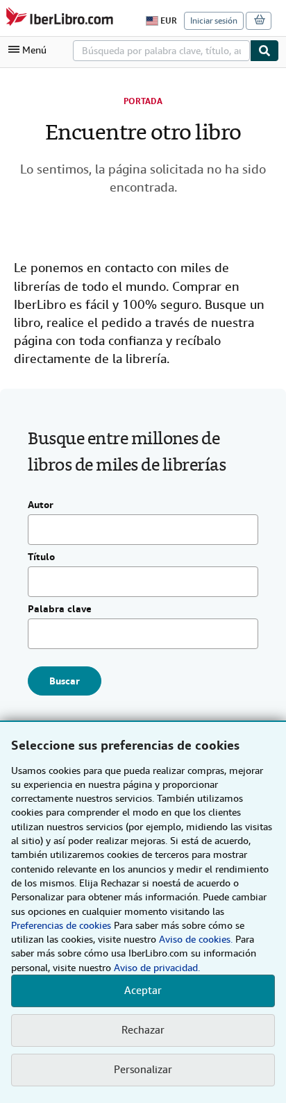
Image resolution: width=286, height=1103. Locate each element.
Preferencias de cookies (61, 925)
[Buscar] (264, 50)
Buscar (64, 681)
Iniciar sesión (213, 20)
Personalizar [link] (143, 1070)
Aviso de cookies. (196, 939)
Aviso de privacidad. (157, 967)
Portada (143, 101)
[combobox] (161, 50)
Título (41, 557)
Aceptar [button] (143, 990)
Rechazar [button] (143, 1030)
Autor (40, 505)
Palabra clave (60, 609)
